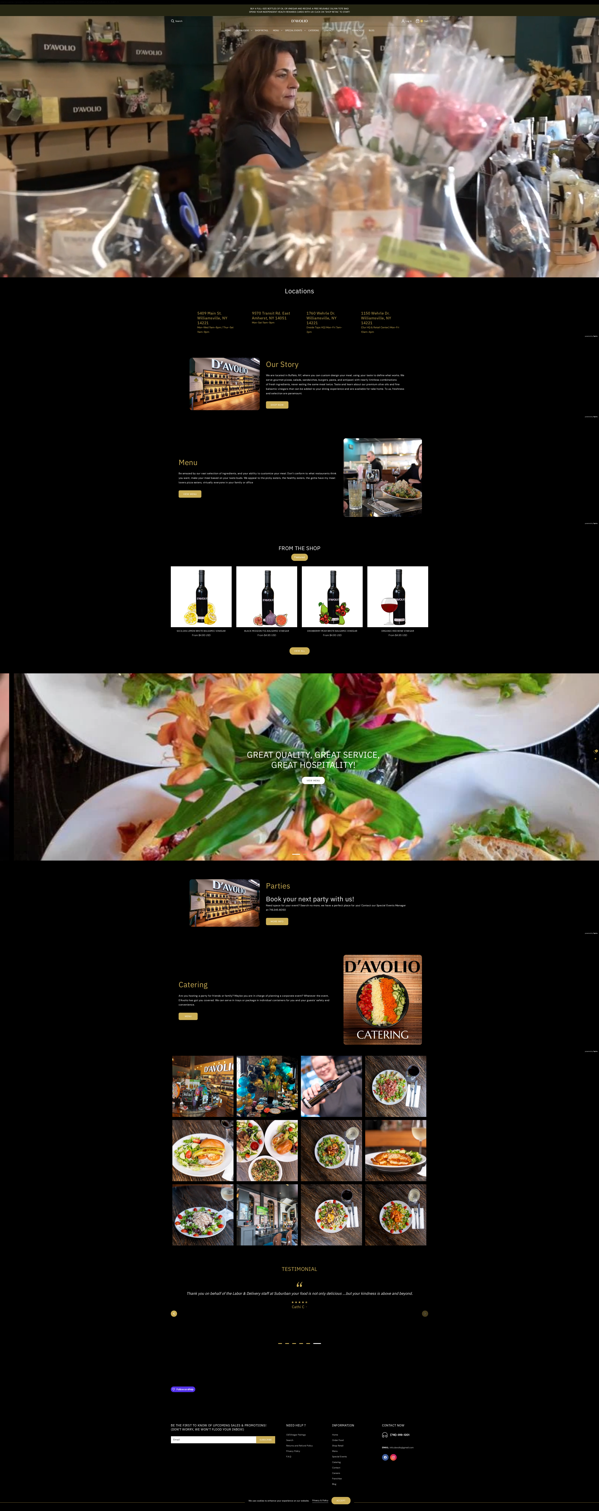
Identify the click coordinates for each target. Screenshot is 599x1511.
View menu (190, 494)
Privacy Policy (293, 1451)
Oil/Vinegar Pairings (296, 1434)
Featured (299, 557)
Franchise (337, 1478)
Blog (334, 1484)
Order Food (338, 1440)
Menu (188, 1016)
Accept (341, 1500)
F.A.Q (288, 1456)
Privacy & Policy (320, 1500)
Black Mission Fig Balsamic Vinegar (332, 631)
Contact (336, 1467)
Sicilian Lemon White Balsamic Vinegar (266, 631)
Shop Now (277, 404)
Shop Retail (337, 1445)
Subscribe (266, 1439)
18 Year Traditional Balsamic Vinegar (201, 631)
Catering (336, 1462)
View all (299, 650)
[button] (176, 21)
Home (335, 1434)
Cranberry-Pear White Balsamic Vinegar (398, 631)
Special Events (339, 1456)
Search (289, 1440)
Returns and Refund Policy (299, 1445)
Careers (336, 1473)
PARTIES (299, 774)
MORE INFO (277, 921)
